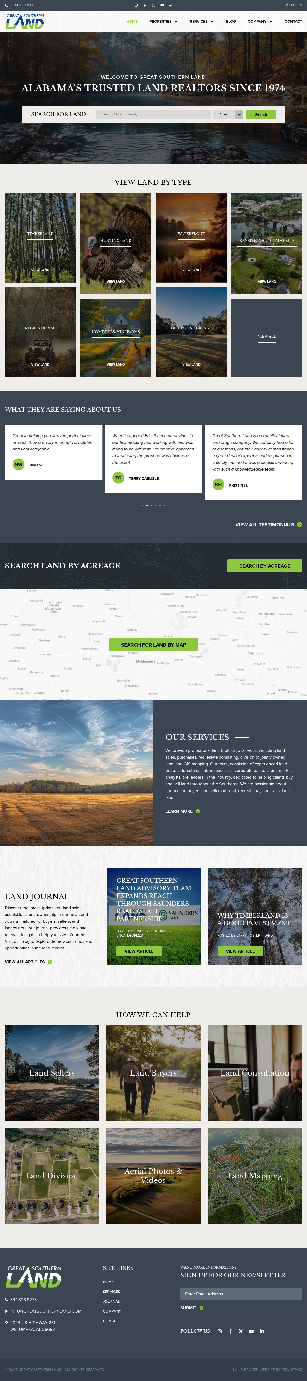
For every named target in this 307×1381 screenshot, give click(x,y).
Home (131, 21)
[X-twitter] (153, 5)
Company (257, 21)
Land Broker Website (254, 1369)
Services (199, 21)
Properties (160, 21)
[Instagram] (136, 5)
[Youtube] (162, 5)
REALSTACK (292, 1369)
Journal (111, 1301)
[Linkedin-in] (170, 5)
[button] (142, 505)
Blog (231, 21)
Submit (188, 1308)
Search (261, 114)
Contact (293, 21)
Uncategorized (129, 935)
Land (268, 935)
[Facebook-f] (145, 5)
